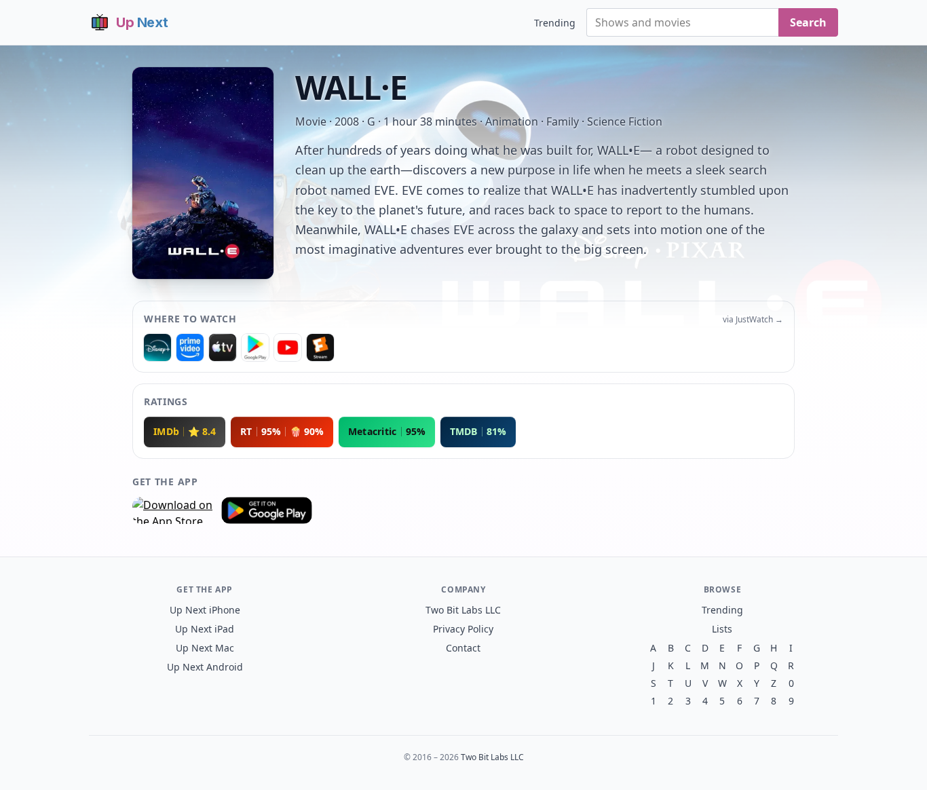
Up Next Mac (205, 647)
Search (808, 22)
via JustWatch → (753, 319)
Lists (722, 628)
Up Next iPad (204, 628)
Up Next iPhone (205, 609)
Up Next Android (205, 666)
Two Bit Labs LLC (463, 609)
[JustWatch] (157, 347)
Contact (463, 647)
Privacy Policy (463, 628)
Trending (554, 22)
